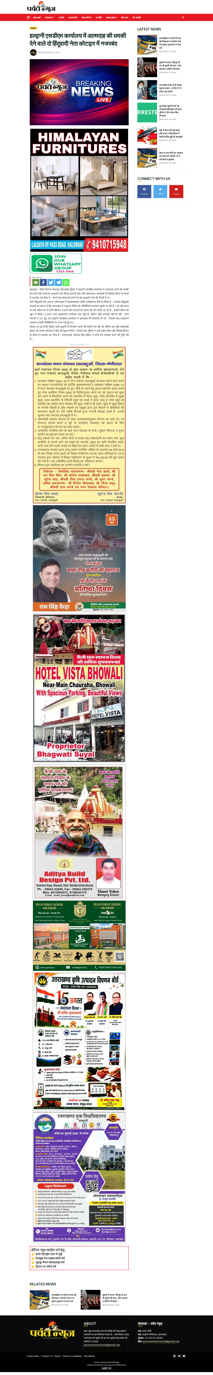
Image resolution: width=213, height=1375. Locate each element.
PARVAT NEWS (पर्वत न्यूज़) (110, 1362)
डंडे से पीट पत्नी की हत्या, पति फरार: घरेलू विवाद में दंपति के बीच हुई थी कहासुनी (147, 135)
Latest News (33, 1356)
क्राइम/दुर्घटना (111, 17)
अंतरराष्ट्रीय (73, 17)
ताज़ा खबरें (37, 17)
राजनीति (99, 17)
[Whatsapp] (65, 282)
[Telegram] (58, 282)
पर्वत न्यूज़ (41, 52)
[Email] (35, 282)
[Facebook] (43, 282)
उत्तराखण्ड (48, 17)
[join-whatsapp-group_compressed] (56, 263)
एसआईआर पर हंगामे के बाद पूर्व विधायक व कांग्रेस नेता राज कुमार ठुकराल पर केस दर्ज (39, 1300)
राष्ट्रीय (61, 17)
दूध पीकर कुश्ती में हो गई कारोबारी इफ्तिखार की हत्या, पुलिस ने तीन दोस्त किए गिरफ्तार (147, 112)
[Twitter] (50, 282)
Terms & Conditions (72, 1356)
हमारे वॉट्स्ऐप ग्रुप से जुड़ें (49, 1254)
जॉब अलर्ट (124, 17)
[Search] (183, 17)
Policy (57, 1356)
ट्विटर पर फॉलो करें (46, 1266)
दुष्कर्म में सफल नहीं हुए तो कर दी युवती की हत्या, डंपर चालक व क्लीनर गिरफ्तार (90, 1300)
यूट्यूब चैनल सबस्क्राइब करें (50, 1262)
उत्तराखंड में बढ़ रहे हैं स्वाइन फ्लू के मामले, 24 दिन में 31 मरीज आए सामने (147, 90)
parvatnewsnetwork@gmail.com (102, 1344)
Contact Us (46, 1356)
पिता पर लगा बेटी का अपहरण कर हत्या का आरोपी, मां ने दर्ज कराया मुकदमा (147, 158)
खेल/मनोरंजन (86, 17)
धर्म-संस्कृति (136, 17)
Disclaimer (89, 1356)
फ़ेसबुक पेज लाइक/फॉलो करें (50, 1258)
